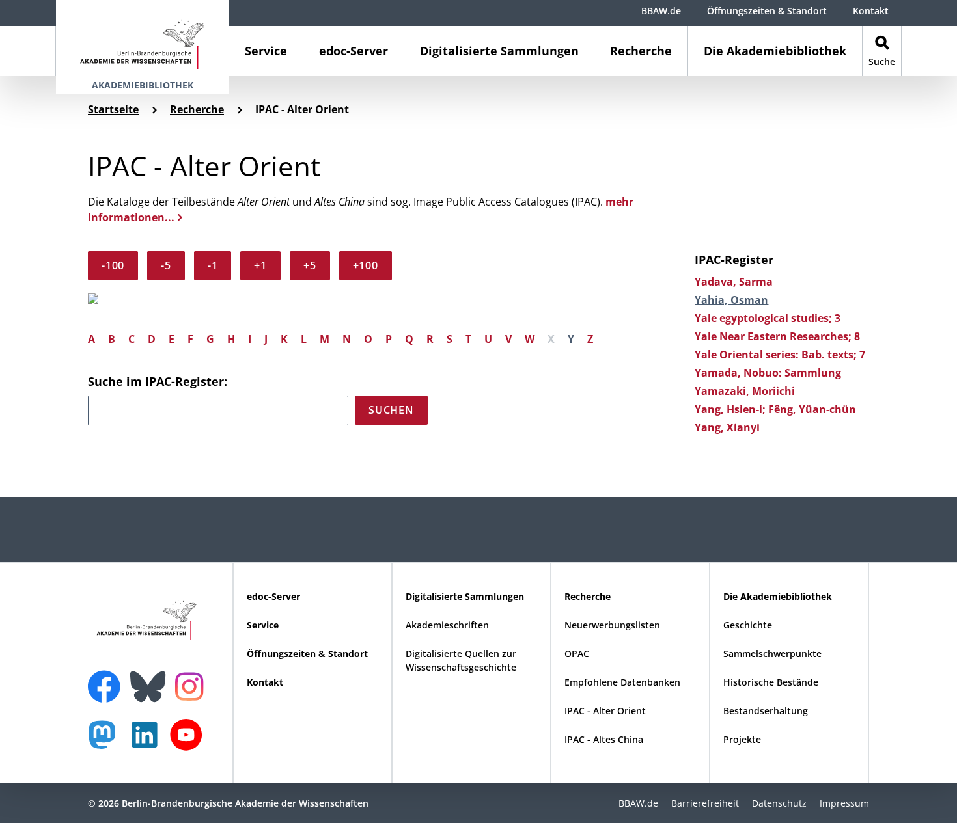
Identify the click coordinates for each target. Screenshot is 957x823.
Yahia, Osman (731, 300)
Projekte (742, 739)
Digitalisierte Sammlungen (499, 51)
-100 (113, 265)
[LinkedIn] (147, 741)
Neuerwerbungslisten (612, 625)
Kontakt (871, 11)
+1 (260, 265)
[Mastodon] (107, 741)
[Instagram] (192, 685)
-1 (213, 265)
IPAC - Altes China (603, 739)
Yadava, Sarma (734, 282)
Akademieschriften (447, 625)
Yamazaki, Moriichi (745, 391)
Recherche (641, 51)
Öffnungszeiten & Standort (767, 11)
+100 (365, 265)
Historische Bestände (770, 682)
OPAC (576, 653)
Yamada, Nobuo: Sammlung (768, 373)
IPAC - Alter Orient (605, 711)
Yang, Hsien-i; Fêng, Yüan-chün (775, 409)
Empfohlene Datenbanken (622, 682)
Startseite (113, 109)
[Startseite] (142, 38)
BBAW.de (661, 11)
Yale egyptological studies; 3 (767, 318)
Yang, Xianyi (727, 427)
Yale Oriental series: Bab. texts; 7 (780, 354)
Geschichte (747, 625)
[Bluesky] (151, 678)
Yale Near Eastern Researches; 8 (777, 336)
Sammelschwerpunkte (772, 653)
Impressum (844, 803)
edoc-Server (353, 51)
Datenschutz (779, 803)
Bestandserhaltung (765, 711)
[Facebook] (107, 678)
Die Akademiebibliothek (775, 51)
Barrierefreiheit (705, 803)
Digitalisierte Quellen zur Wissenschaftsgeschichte (461, 660)
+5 (309, 265)
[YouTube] (189, 741)
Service (266, 51)
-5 (166, 265)
